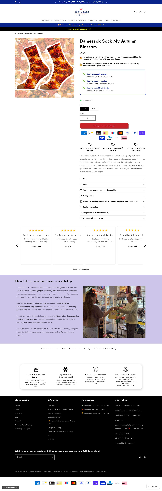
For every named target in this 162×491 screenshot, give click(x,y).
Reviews (51, 439)
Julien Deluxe (23, 471)
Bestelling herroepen (22, 429)
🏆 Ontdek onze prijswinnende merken (95, 413)
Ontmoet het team (54, 417)
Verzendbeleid (74, 471)
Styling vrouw (116, 349)
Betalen (17, 417)
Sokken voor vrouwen (48, 349)
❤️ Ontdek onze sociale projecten (93, 409)
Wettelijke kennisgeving (87, 471)
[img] (40, 246)
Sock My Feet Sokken (91, 349)
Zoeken (17, 405)
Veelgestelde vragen (55, 428)
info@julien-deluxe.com (125, 386)
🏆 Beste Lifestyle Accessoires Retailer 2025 (61, 422)
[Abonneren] (52, 457)
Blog (49, 435)
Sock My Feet (105, 349)
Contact (17, 409)
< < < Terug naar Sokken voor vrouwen (29, 33)
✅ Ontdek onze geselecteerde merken (95, 405)
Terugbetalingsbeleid (36, 471)
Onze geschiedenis (54, 413)
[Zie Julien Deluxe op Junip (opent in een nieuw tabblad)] (86, 269)
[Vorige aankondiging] (55, 2)
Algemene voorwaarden (61, 471)
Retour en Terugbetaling (23, 425)
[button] (47, 20)
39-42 (94, 109)
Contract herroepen (10, 487)
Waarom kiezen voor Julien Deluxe (60, 409)
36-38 (84, 109)
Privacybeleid (48, 471)
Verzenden (18, 421)
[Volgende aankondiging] (106, 2)
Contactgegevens (101, 471)
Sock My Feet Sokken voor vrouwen (70, 349)
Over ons (51, 405)
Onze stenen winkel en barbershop (60, 431)
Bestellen (18, 413)
